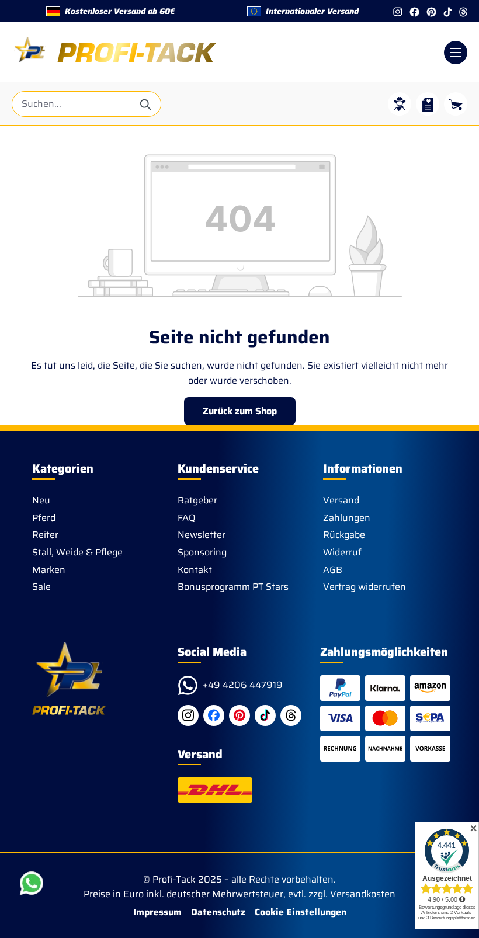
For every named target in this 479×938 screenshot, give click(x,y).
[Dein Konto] (399, 104)
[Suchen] (147, 104)
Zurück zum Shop (240, 411)
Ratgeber (197, 500)
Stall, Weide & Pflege (77, 552)
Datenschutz (218, 912)
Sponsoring (202, 552)
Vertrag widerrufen (364, 586)
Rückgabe (344, 534)
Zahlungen (346, 517)
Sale (41, 586)
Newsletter (201, 534)
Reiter (45, 534)
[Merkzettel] (427, 104)
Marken (48, 569)
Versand (341, 500)
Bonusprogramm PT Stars (233, 586)
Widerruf (342, 552)
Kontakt (195, 569)
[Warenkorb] (455, 104)
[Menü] (455, 52)
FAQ (186, 517)
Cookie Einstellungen (300, 912)
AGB (332, 569)
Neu (41, 500)
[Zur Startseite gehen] (114, 52)
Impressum (157, 912)
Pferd (43, 517)
